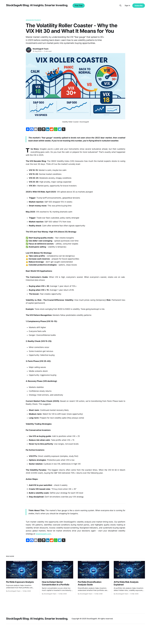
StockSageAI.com (43, 534)
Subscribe (139, 6)
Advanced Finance (33, 20)
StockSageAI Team (41, 49)
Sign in (127, 5)
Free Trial (78, 6)
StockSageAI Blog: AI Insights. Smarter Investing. (37, 5)
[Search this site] (120, 5)
